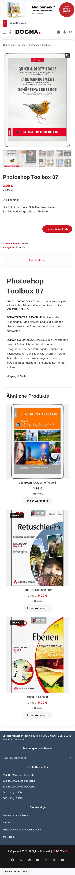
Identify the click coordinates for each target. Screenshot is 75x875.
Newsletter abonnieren (15, 815)
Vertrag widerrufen (15, 871)
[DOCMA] (28, 31)
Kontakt (7, 822)
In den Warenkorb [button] (37, 500)
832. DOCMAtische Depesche (19, 786)
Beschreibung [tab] (37, 260)
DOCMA (60, 851)
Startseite (10, 45)
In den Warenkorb (57, 229)
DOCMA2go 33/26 (12, 798)
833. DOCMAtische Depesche (19, 780)
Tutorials (22, 45)
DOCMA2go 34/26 (12, 792)
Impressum (8, 836)
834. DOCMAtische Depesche (19, 775)
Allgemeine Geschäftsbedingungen (22, 829)
